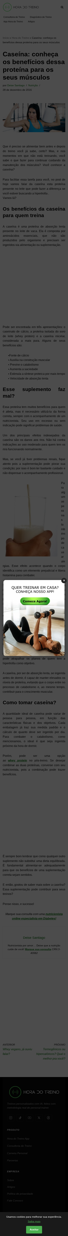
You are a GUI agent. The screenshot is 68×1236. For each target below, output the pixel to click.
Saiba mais (34, 1221)
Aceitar (34, 1229)
